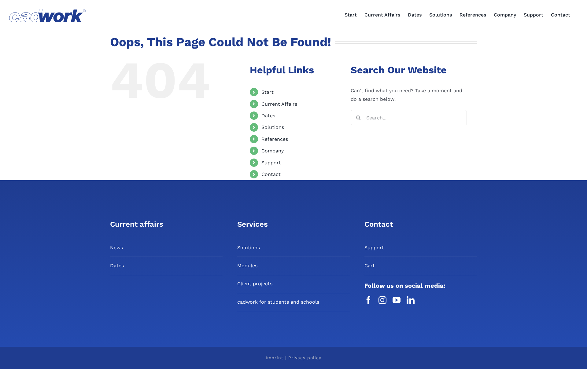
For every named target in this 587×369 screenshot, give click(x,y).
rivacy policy (306, 357)
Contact (271, 174)
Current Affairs (279, 104)
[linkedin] (411, 300)
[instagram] (382, 300)
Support (271, 163)
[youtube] (397, 300)
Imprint (275, 357)
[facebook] (368, 300)
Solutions (272, 127)
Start (267, 92)
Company (272, 151)
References (274, 139)
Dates (268, 116)
